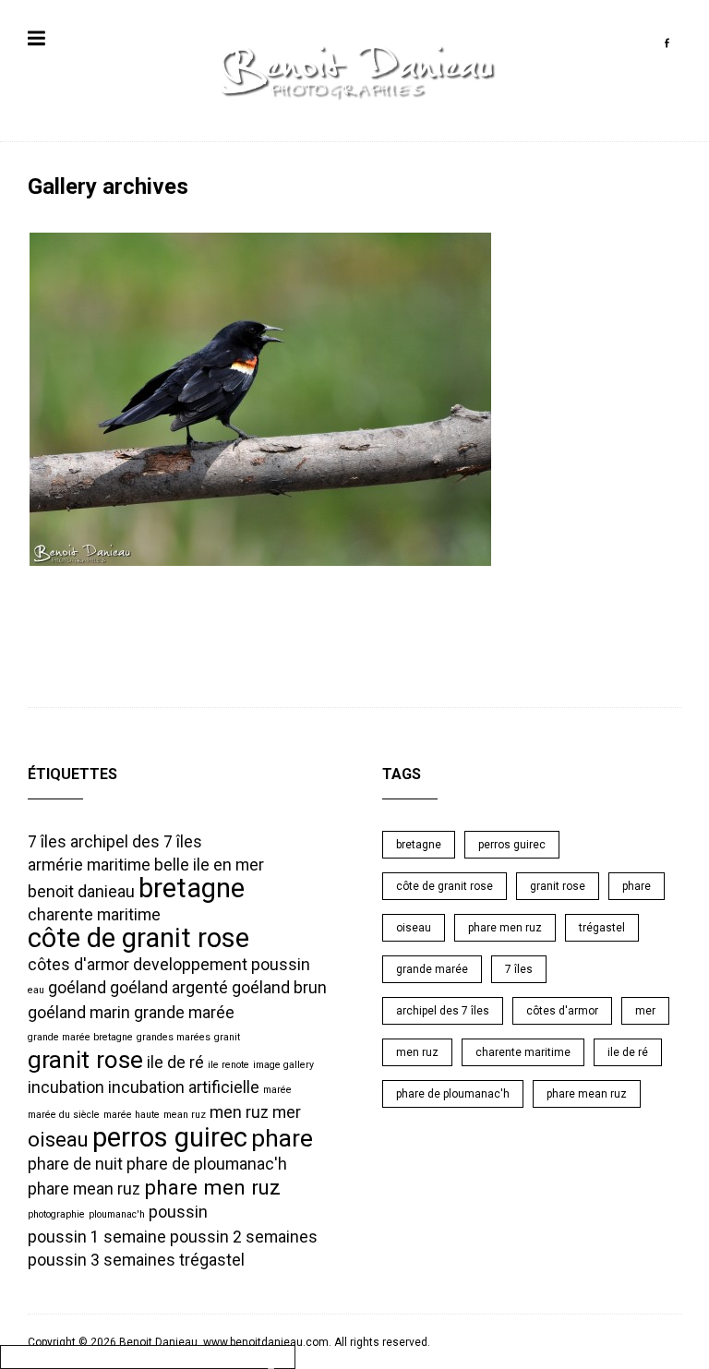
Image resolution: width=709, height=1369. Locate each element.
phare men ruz (212, 1187)
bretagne (191, 888)
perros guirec (169, 1137)
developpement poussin (221, 964)
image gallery (283, 1065)
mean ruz (184, 1115)
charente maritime (94, 915)
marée (277, 1090)
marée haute (131, 1115)
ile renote (228, 1065)
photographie (56, 1214)
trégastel (212, 1260)
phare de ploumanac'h (206, 1164)
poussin (178, 1212)
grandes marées (173, 1037)
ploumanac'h (117, 1214)
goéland (77, 988)
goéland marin (79, 1012)
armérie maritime (89, 865)
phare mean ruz (84, 1189)
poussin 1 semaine (97, 1237)
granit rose (85, 1060)
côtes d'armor (78, 964)
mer (286, 1112)
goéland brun (279, 988)
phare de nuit (75, 1164)
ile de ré (175, 1062)
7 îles (47, 842)
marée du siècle (64, 1115)
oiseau (58, 1139)
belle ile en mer (209, 865)
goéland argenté (169, 988)
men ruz (239, 1112)
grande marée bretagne (80, 1037)
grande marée (184, 1012)
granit (227, 1037)
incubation (66, 1087)
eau (36, 990)
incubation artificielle (183, 1087)
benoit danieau (81, 892)
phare (282, 1138)
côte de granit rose (138, 938)
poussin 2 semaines (244, 1237)
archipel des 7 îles (136, 842)
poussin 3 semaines (101, 1260)
